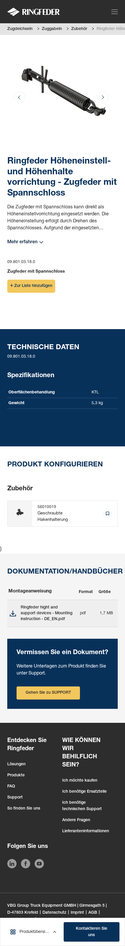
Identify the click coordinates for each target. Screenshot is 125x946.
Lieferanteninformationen (85, 831)
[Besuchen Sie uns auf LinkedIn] (12, 865)
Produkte (16, 775)
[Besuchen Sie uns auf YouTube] (39, 865)
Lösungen (16, 764)
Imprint (77, 913)
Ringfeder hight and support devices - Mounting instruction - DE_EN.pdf (46, 613)
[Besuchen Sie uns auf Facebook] (25, 865)
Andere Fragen (76, 820)
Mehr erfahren (22, 242)
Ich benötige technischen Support (82, 806)
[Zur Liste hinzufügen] (107, 514)
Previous (26, 74)
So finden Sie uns (23, 809)
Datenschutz (54, 913)
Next (96, 74)
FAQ (11, 787)
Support (15, 798)
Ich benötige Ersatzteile (84, 792)
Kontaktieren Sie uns (91, 932)
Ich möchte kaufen (79, 781)
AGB (92, 913)
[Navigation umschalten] (115, 11)
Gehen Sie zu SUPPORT (48, 693)
